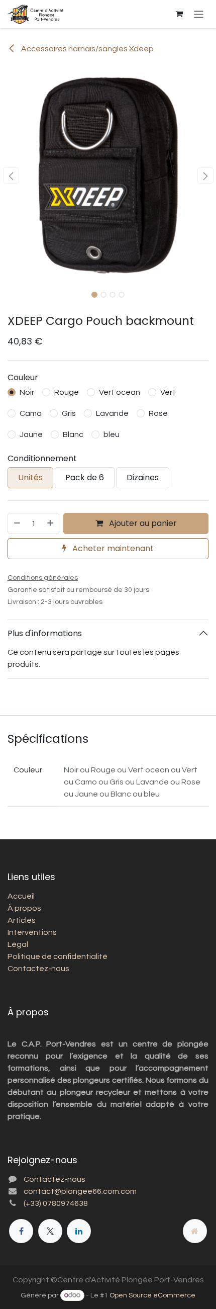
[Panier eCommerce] (179, 14)
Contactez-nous (38, 969)
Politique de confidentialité (57, 956)
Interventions (32, 932)
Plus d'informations (45, 633)
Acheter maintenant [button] (112, 548)
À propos (24, 908)
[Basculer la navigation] (198, 14)
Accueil (21, 896)
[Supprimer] (16, 523)
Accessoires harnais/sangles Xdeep (87, 49)
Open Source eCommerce (152, 1295)
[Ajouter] (50, 523)
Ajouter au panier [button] (142, 523)
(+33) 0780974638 (56, 1203)
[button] (11, 175)
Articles (22, 920)
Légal (18, 944)
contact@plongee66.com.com (80, 1191)
